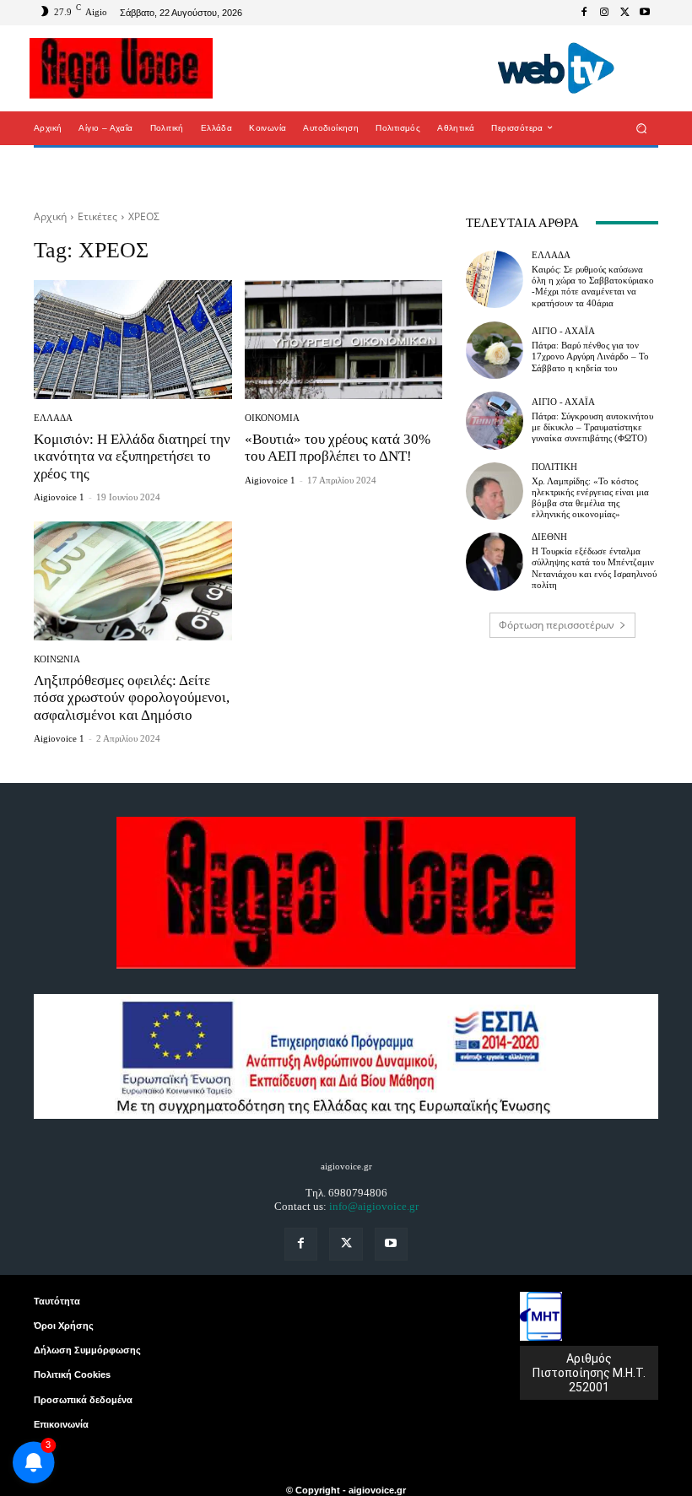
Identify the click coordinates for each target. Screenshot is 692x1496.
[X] (624, 13)
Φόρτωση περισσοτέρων (556, 625)
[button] (641, 127)
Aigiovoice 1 (59, 497)
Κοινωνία (57, 659)
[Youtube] (645, 13)
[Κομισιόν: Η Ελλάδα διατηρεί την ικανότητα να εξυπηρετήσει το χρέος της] (133, 339)
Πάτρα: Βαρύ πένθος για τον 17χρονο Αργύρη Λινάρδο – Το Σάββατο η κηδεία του (590, 356)
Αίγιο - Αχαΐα (563, 331)
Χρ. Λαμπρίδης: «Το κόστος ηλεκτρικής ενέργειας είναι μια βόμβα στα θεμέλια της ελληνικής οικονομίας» (590, 498)
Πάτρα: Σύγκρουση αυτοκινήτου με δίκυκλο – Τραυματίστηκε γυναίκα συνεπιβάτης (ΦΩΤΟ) (592, 427)
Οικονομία (272, 418)
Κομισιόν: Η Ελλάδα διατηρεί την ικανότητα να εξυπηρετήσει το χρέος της (132, 456)
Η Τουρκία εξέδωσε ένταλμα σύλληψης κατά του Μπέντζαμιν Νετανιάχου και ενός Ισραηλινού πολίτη (594, 568)
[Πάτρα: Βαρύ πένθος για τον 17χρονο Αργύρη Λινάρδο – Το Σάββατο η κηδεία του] (494, 350)
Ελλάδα (53, 418)
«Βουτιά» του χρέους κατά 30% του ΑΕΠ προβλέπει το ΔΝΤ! (337, 447)
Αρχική (50, 216)
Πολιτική (554, 467)
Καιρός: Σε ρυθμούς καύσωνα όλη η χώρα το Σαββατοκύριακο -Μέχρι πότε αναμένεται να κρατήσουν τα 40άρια (593, 286)
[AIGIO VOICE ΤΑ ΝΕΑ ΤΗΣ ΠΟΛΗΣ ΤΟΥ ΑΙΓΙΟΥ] (121, 68)
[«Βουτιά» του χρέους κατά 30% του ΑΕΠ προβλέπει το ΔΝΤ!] (344, 339)
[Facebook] (584, 13)
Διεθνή (549, 537)
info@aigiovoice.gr (374, 1206)
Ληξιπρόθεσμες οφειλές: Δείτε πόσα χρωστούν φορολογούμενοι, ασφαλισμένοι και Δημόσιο (132, 697)
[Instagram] (604, 13)
